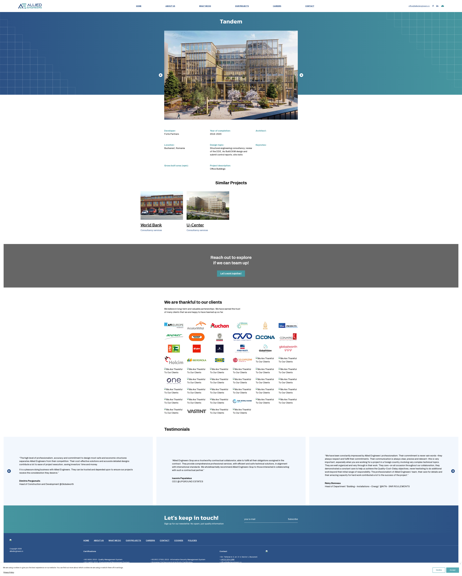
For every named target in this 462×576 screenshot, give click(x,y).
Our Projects (242, 6)
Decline (439, 570)
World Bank (151, 225)
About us (170, 6)
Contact (309, 6)
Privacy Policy (8, 572)
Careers (277, 6)
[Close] (460, 563)
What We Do (205, 6)
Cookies (178, 540)
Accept (453, 570)
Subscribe (293, 519)
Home (138, 6)
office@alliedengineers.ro (419, 6)
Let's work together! (231, 273)
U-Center (195, 225)
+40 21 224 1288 (227, 559)
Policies (192, 540)
